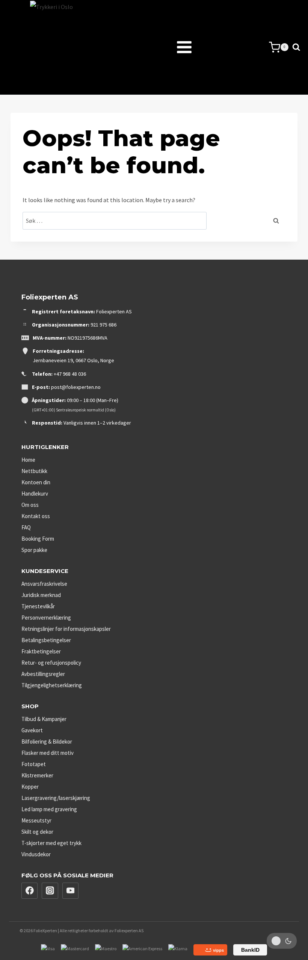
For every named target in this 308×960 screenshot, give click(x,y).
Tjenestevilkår (38, 606)
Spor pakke (34, 549)
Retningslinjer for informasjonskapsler (66, 628)
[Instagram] (50, 891)
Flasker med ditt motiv (47, 752)
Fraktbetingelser (41, 651)
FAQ (26, 527)
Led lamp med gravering (49, 809)
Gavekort (32, 730)
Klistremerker (37, 775)
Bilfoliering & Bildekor (46, 741)
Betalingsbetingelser (46, 640)
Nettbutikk (34, 471)
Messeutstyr (36, 820)
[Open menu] (165, 47)
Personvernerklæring (46, 617)
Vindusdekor (36, 854)
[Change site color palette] (282, 941)
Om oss (30, 504)
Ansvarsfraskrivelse (44, 583)
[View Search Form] (296, 47)
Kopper (30, 786)
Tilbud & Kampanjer (43, 719)
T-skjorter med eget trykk (51, 843)
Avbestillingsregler (43, 673)
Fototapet (33, 764)
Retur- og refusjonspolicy (51, 662)
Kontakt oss (35, 516)
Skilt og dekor (37, 831)
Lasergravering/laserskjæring (55, 797)
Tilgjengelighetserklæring (51, 685)
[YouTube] (70, 891)
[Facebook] (29, 891)
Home (28, 459)
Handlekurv (34, 493)
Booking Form (37, 538)
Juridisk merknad (41, 595)
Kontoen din (35, 482)
